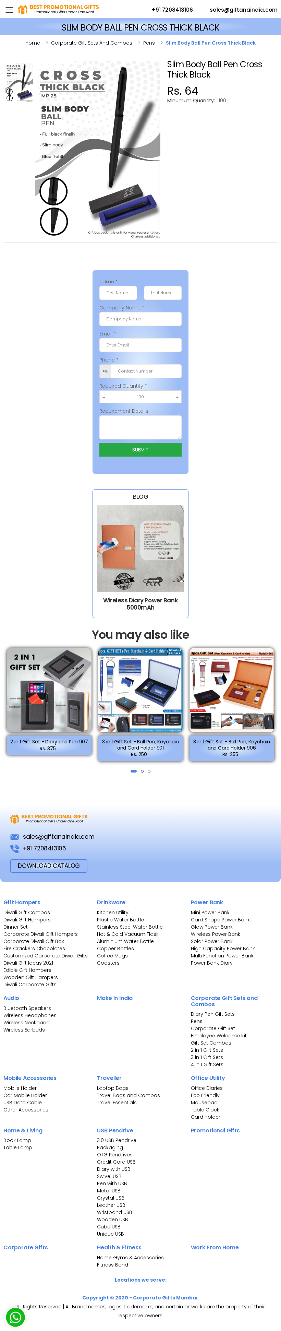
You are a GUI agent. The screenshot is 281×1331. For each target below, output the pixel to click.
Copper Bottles (115, 948)
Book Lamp (17, 1140)
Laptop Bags (113, 1088)
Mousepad (204, 1102)
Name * (108, 281)
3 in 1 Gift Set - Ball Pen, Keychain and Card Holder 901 (140, 744)
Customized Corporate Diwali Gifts (45, 955)
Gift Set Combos (211, 1042)
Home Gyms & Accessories (130, 1257)
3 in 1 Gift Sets (207, 1057)
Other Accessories (25, 1109)
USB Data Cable (23, 1102)
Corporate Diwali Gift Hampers (40, 934)
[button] (134, 771)
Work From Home (215, 1247)
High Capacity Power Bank (223, 948)
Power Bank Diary (212, 962)
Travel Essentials (117, 1102)
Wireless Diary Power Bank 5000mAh (140, 604)
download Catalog (49, 866)
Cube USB (109, 1226)
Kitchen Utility (113, 912)
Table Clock (205, 1109)
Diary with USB (114, 1169)
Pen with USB (112, 1183)
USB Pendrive (115, 1130)
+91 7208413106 (171, 9)
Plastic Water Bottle (120, 919)
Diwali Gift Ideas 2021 (28, 962)
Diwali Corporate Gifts (30, 984)
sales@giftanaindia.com (243, 9)
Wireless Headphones (30, 1015)
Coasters (108, 962)
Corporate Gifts (25, 1247)
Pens (149, 42)
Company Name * (121, 307)
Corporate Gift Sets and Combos (224, 1001)
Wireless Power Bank (215, 934)
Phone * (109, 359)
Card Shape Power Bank (220, 919)
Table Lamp (17, 1147)
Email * (107, 333)
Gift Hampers (21, 902)
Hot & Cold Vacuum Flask (128, 934)
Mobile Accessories (30, 1078)
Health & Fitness (119, 1247)
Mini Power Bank (210, 912)
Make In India (115, 998)
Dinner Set (15, 926)
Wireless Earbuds (24, 1029)
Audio (11, 998)
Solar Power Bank (212, 941)
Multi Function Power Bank (222, 955)
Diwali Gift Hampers (27, 919)
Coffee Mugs (112, 955)
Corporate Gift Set (213, 1028)
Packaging (110, 1147)
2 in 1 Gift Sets (207, 1050)
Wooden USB (112, 1219)
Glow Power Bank (212, 926)
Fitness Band (112, 1264)
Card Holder (205, 1117)
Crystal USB (110, 1197)
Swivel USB (109, 1176)
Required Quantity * (123, 385)
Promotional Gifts (215, 1130)
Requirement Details (123, 411)
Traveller (109, 1078)
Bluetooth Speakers (27, 1008)
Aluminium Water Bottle (125, 941)
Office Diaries (207, 1088)
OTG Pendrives (115, 1154)
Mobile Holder (20, 1088)
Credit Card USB (116, 1161)
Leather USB (111, 1205)
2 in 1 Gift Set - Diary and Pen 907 (49, 741)
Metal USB (109, 1190)
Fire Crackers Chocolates (34, 948)
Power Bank (207, 902)
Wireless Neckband (26, 1022)
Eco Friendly (205, 1095)
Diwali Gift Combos (26, 912)
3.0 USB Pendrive (116, 1140)
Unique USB (110, 1233)
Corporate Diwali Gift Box (33, 941)
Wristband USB (114, 1212)
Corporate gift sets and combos (91, 42)
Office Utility (208, 1078)
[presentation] (7, 707)
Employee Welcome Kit (219, 1035)
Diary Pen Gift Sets (213, 1014)
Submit (140, 449)
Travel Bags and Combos (128, 1095)
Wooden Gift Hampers (30, 977)
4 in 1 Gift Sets (207, 1064)
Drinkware (111, 902)
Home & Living (22, 1130)
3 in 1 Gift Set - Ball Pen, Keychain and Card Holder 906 (231, 744)
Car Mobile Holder (25, 1095)
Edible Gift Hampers (27, 970)
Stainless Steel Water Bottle (130, 926)
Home (32, 42)
